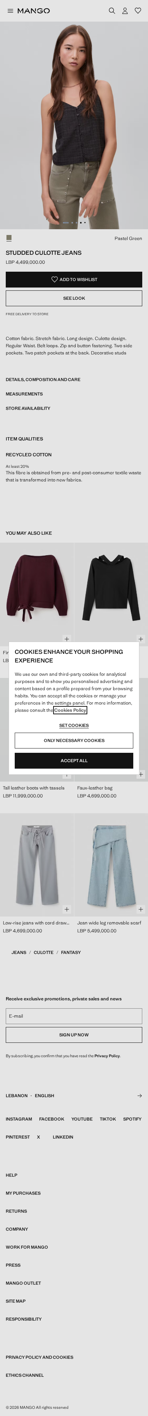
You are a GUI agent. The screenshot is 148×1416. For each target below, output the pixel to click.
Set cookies (74, 725)
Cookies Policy (70, 710)
